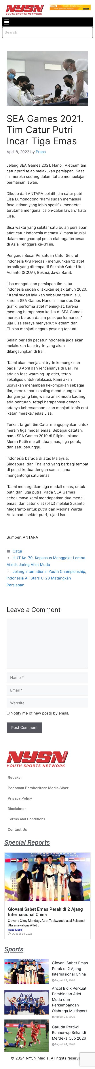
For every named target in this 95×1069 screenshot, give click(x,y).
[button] (6, 22)
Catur (17, 551)
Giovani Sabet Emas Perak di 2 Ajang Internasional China (45, 912)
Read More (15, 929)
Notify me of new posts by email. (40, 713)
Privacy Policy (20, 798)
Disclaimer (17, 808)
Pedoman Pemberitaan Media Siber (38, 788)
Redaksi (14, 777)
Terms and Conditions (26, 819)
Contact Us (17, 829)
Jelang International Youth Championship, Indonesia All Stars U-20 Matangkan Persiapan (46, 578)
